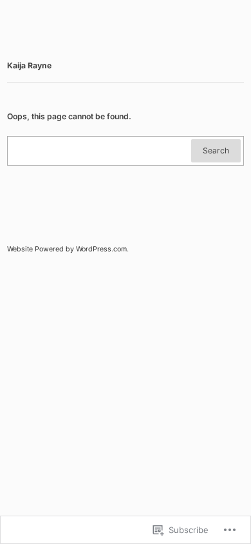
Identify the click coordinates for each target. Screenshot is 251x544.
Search (216, 150)
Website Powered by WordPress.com (67, 249)
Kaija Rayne (29, 65)
